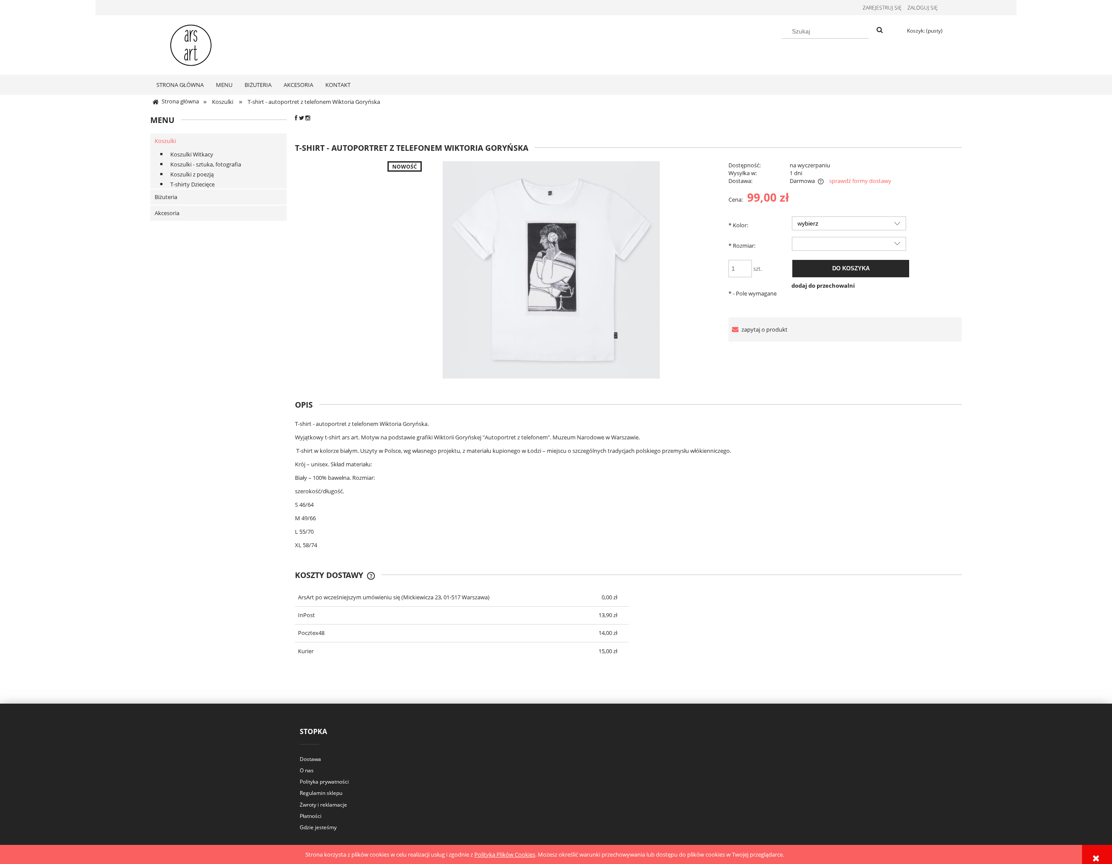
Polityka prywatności (324, 781)
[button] (758, 329)
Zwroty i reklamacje (323, 804)
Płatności (310, 816)
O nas (307, 770)
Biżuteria (166, 197)
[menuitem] (180, 85)
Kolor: (738, 225)
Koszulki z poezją (192, 174)
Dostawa (310, 759)
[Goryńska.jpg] (551, 269)
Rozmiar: (741, 245)
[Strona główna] (190, 43)
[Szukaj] (879, 30)
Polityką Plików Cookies (504, 854)
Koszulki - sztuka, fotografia (205, 164)
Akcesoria (167, 213)
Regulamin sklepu (321, 793)
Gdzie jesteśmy (318, 827)
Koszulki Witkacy (191, 154)
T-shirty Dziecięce (192, 184)
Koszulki (165, 141)
